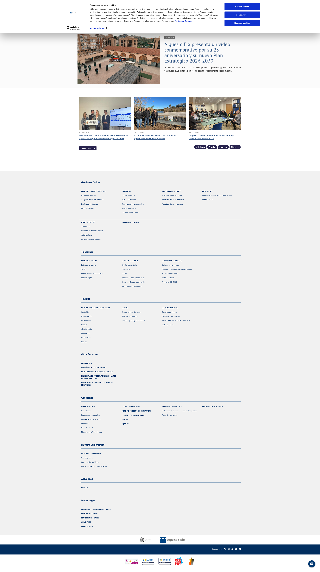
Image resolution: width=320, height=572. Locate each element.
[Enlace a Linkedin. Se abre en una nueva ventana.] (240, 549)
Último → (235, 147)
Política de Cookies (183, 21)
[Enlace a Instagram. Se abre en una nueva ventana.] (229, 549)
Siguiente (223, 147)
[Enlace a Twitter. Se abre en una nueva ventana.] (225, 549)
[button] (87, 148)
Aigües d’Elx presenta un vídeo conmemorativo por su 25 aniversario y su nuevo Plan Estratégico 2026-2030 (197, 52)
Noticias (84, 488)
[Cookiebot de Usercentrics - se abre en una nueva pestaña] (73, 28)
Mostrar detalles (97, 28)
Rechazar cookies (242, 23)
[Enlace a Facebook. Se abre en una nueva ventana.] (236, 549)
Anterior (212, 147)
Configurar (241, 15)
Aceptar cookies (242, 7)
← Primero (200, 147)
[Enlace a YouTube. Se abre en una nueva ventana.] (232, 549)
